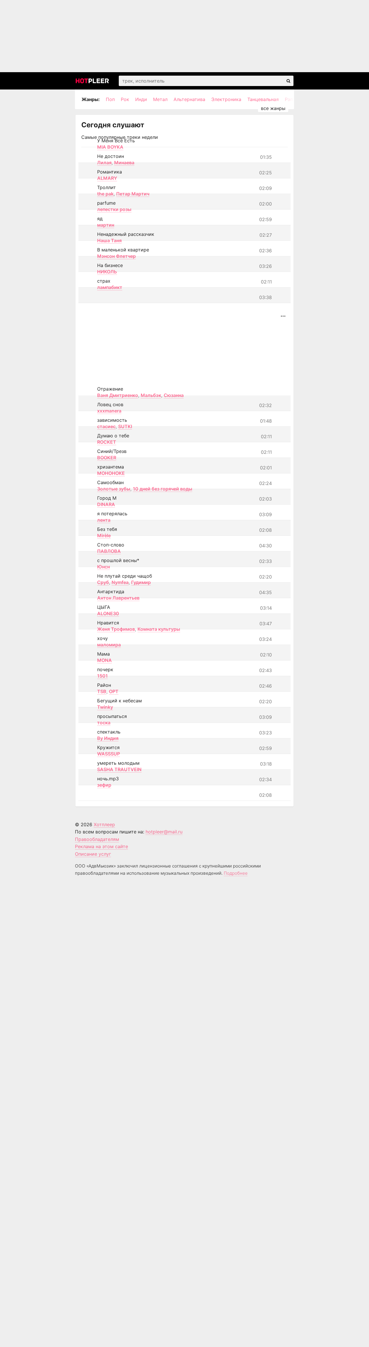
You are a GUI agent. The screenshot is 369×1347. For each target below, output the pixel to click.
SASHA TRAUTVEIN (119, 769)
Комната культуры (159, 629)
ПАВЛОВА (109, 551)
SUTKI (125, 426)
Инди (141, 99)
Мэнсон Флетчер (116, 256)
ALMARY (107, 178)
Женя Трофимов (116, 629)
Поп (110, 99)
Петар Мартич (132, 194)
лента (103, 520)
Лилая (104, 162)
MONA (104, 660)
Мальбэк (151, 395)
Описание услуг (93, 854)
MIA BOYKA (110, 147)
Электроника (226, 99)
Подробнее (236, 873)
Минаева (124, 162)
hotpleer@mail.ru (164, 832)
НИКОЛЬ (107, 272)
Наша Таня (109, 240)
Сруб (103, 582)
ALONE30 (108, 613)
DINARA (106, 504)
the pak (105, 194)
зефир (104, 785)
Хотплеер (104, 824)
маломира (109, 645)
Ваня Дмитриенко (117, 395)
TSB (101, 691)
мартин (105, 225)
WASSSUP (108, 754)
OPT (113, 691)
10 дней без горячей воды (162, 489)
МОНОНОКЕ (111, 473)
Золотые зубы (113, 489)
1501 (102, 676)
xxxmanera (109, 411)
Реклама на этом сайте (101, 846)
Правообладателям (97, 839)
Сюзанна (174, 395)
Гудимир (141, 582)
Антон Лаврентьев (118, 598)
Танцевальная (263, 99)
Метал (160, 99)
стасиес (106, 426)
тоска (103, 722)
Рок (125, 99)
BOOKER (106, 457)
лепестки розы (114, 209)
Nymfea (120, 582)
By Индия (107, 738)
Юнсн (103, 567)
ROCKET (106, 442)
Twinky (105, 707)
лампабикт (109, 287)
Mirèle (104, 535)
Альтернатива (189, 99)
